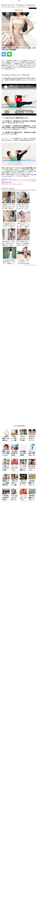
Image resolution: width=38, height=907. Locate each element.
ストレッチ (8, 181)
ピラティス (28, 181)
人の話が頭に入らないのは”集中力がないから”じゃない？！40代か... (9, 225)
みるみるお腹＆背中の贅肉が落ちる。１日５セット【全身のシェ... (9, 261)
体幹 (32, 181)
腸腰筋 (3, 182)
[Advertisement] (19, 344)
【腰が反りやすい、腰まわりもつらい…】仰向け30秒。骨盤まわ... (8, 206)
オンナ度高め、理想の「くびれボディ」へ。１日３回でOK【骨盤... (23, 261)
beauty (15, 179)
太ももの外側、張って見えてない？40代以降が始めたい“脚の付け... (22, 243)
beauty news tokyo (17, 184)
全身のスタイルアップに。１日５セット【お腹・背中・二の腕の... (23, 225)
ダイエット (14, 181)
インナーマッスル (22, 179)
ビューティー (21, 181)
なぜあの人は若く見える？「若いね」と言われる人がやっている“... (22, 206)
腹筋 (10, 182)
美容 (35, 181)
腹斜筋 (7, 182)
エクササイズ (30, 179)
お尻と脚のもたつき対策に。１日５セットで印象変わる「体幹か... (8, 243)
